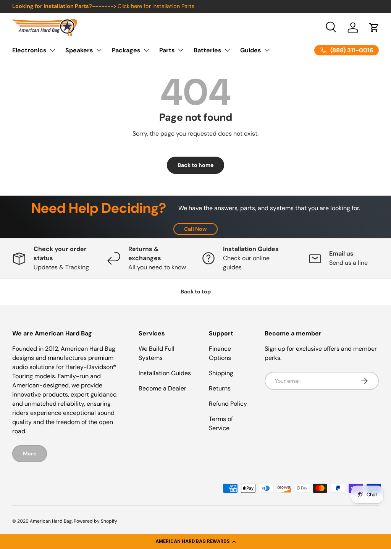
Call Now (195, 228)
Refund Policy (228, 404)
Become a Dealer (162, 388)
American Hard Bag (51, 521)
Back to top (196, 291)
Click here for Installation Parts (156, 6)
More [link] (29, 453)
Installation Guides (165, 373)
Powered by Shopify (95, 521)
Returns (220, 388)
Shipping (221, 373)
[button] (195, 541)
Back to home (195, 165)
